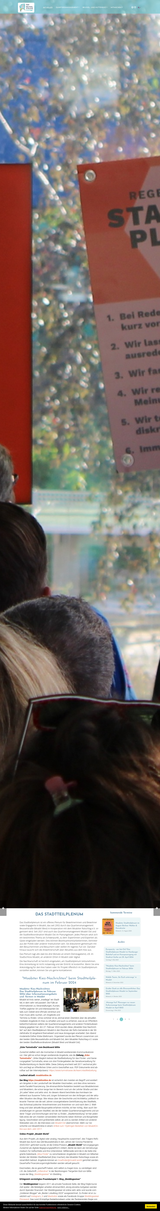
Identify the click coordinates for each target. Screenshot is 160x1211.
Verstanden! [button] (151, 1206)
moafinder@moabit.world (70, 1160)
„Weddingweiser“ (42, 1174)
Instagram (36, 1196)
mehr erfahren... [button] (63, 1207)
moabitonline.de (44, 1075)
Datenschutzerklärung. (47, 1207)
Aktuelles (48, 7)
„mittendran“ (42, 1171)
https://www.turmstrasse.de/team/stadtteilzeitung (72, 1070)
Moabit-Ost (60, 1123)
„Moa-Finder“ (43, 1154)
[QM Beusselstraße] (26, 8)
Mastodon (52, 1196)
